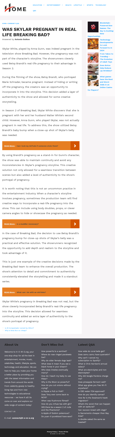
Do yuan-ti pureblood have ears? (56, 416)
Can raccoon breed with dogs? (92, 410)
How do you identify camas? (91, 394)
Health (68, 5)
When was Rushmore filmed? (55, 401)
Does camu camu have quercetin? (94, 354)
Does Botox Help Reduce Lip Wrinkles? (106, 68)
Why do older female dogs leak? (56, 360)
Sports (90, 5)
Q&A (34, 11)
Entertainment (53, 5)
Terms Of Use (63, 432)
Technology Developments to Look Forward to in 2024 (106, 45)
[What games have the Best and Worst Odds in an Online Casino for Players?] (93, 81)
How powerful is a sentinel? (54, 351)
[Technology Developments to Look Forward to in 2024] (93, 44)
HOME (4, 23)
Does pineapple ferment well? (92, 382)
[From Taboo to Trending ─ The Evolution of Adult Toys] (93, 58)
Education (37, 5)
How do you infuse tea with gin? (56, 404)
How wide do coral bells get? (91, 351)
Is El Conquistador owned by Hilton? (19, 328)
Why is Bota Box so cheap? (16, 330)
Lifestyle (78, 5)
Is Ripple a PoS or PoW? (52, 391)
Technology (100, 5)
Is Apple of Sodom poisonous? (55, 413)
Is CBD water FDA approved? (91, 391)
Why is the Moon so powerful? (55, 382)
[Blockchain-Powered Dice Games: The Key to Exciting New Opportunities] (93, 27)
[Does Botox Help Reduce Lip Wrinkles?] (93, 69)
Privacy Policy (52, 432)
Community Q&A (13, 23)
